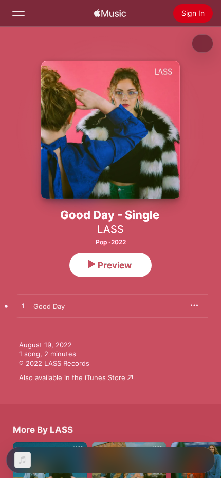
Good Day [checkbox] (49, 306)
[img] (110, 13)
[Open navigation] (18, 13)
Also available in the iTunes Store (72, 377)
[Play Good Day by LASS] (23, 306)
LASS (110, 229)
